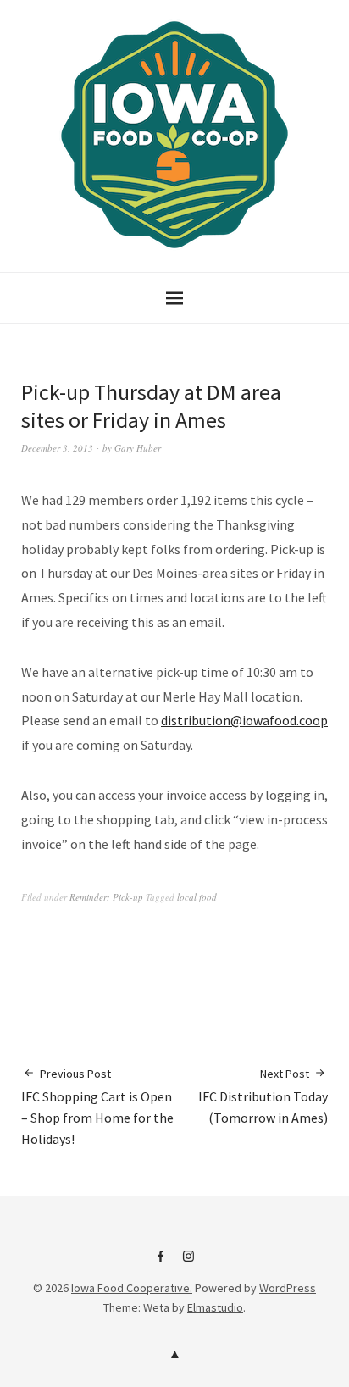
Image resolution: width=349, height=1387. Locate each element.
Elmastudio (215, 1307)
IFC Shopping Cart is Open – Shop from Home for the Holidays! (97, 1106)
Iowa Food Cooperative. (131, 1287)
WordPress (287, 1287)
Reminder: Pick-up (106, 896)
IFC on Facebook (161, 1262)
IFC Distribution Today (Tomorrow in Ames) (263, 1096)
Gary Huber (137, 447)
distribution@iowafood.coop (244, 720)
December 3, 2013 (57, 447)
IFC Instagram (189, 1262)
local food (197, 896)
